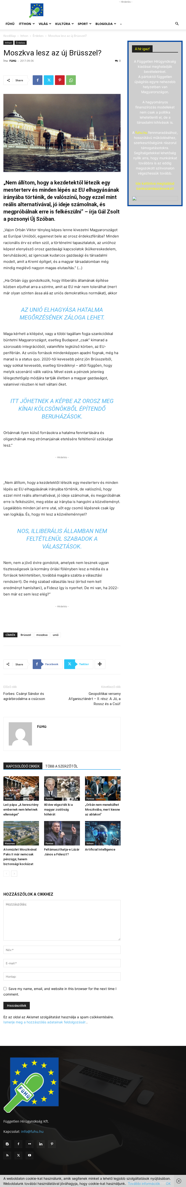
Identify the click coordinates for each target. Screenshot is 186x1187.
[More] (100, 664)
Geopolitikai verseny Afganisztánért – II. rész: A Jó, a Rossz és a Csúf (95, 699)
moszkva (41, 635)
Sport (83, 24)
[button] (177, 24)
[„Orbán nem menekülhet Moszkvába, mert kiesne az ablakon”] (103, 788)
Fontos (9, 798)
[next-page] (14, 874)
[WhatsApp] (71, 80)
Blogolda (104, 24)
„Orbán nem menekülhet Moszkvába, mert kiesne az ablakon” (102, 809)
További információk (144, 1183)
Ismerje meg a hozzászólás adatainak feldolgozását (44, 1022)
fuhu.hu (141, 132)
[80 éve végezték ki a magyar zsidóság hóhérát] (62, 788)
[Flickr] (29, 1144)
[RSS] (7, 1155)
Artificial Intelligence (100, 849)
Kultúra (62, 24)
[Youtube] (29, 1155)
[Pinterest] (60, 80)
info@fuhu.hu (32, 1131)
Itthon (25, 24)
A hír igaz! (142, 49)
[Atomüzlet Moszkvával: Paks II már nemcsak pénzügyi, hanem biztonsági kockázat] (21, 833)
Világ (43, 24)
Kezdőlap (9, 36)
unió (56, 635)
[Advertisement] (125, 10)
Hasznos (10, 843)
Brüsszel (26, 635)
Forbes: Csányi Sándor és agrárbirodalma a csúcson (24, 696)
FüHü (10, 24)
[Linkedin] (41, 1144)
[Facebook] (37, 80)
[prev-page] (6, 874)
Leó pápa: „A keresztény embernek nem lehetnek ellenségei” (20, 809)
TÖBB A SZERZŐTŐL (61, 766)
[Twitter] (49, 80)
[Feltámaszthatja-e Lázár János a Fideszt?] (62, 833)
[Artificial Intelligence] (103, 833)
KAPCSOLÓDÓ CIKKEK (22, 766)
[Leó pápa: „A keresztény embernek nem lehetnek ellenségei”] (21, 788)
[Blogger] (7, 1144)
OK (168, 1183)
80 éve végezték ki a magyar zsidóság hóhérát (58, 809)
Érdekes (38, 36)
